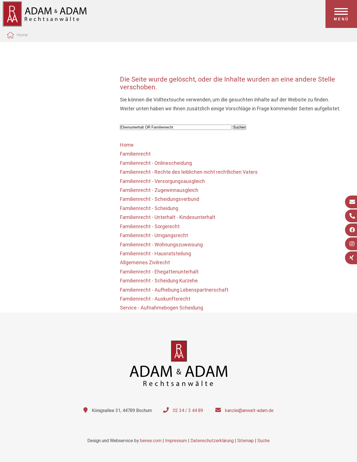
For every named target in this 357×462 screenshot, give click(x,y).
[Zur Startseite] (44, 25)
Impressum (176, 440)
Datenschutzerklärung (212, 440)
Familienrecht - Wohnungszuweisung (161, 244)
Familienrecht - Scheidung (149, 208)
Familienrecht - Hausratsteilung (155, 253)
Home (22, 35)
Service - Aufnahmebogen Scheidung (161, 308)
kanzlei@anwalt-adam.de (249, 410)
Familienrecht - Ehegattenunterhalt (159, 272)
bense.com (150, 440)
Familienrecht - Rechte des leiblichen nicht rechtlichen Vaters (189, 172)
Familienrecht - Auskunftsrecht (155, 299)
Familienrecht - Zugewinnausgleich (159, 190)
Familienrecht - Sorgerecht (150, 226)
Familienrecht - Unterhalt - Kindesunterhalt (167, 217)
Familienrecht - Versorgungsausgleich (162, 181)
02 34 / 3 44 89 (188, 410)
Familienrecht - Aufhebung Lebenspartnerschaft (174, 290)
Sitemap (245, 440)
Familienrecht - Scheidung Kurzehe (159, 281)
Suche (263, 440)
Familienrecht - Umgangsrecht (154, 235)
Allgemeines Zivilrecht (145, 262)
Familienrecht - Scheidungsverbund (159, 199)
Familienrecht (135, 154)
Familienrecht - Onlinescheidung (156, 163)
